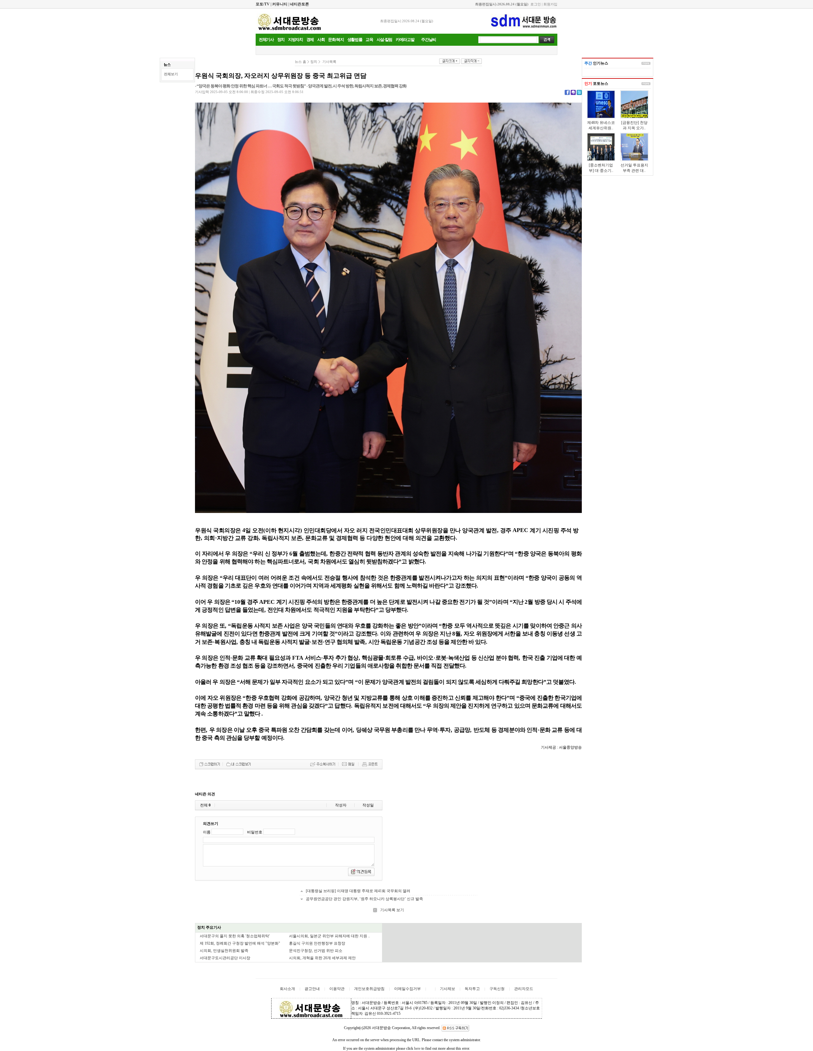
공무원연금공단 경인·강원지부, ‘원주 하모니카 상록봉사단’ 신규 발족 (364, 899)
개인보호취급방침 (369, 989)
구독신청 (497, 989)
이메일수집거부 (407, 989)
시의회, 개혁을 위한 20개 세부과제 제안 (322, 958)
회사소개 (287, 989)
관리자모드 (523, 989)
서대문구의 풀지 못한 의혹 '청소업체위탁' (235, 936)
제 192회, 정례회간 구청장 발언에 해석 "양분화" (240, 943)
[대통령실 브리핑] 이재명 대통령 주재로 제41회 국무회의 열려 (358, 891)
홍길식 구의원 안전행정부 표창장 (317, 943)
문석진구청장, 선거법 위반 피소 (315, 950)
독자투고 (472, 989)
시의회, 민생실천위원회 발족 (224, 950)
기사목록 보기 (391, 910)
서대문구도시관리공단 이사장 (225, 958)
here (417, 1048)
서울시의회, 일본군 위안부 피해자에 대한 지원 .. (329, 936)
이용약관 (337, 989)
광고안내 (312, 989)
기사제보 (447, 989)
